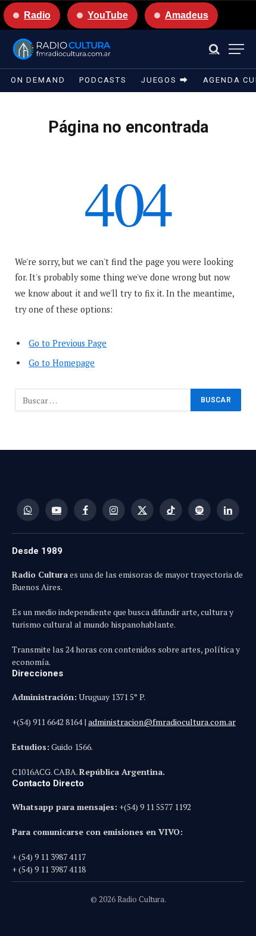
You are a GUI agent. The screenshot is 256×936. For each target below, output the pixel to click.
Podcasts (103, 79)
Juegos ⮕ (165, 79)
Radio (37, 15)
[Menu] (236, 49)
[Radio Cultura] (61, 49)
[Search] (214, 49)
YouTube (108, 15)
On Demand (38, 79)
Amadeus (186, 15)
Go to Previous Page (68, 343)
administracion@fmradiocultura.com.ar (162, 721)
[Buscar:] (103, 400)
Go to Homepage (62, 362)
